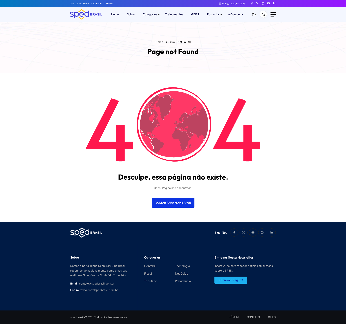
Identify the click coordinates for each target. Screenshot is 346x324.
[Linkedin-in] (272, 232)
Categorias (150, 14)
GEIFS (195, 14)
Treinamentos (174, 14)
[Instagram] (262, 232)
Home (115, 14)
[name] (253, 3)
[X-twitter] (243, 232)
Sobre (86, 3)
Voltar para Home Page (173, 202)
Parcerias (213, 14)
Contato (97, 3)
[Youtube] (253, 232)
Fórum (109, 3)
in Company (235, 14)
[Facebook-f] (234, 232)
